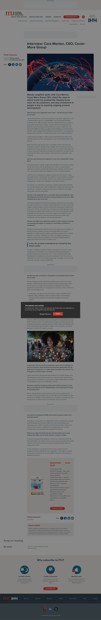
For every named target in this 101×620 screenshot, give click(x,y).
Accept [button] (58, 313)
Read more (52, 309)
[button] (45, 314)
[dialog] (50, 310)
